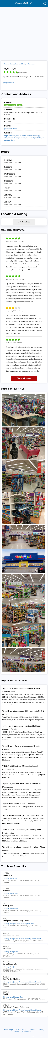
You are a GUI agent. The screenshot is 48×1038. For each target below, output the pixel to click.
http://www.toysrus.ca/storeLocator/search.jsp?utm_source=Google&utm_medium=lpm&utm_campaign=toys (24, 138)
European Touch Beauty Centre (16, 921)
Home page (8, 1029)
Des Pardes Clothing (11, 979)
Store (20, 105)
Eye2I (5, 994)
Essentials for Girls (11, 936)
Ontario (6, 64)
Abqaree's (7, 949)
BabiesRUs (7, 875)
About (32, 1029)
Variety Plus (8, 906)
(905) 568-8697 (8, 83)
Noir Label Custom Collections (16, 1007)
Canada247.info (24, 3)
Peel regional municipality (18, 64)
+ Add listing (21, 1029)
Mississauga (31, 64)
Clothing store (10, 105)
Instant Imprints (10, 964)
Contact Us (26, 1032)
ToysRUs (6, 890)
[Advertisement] (24, 33)
